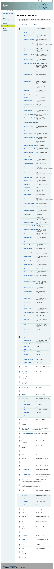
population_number (29, 349)
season (26, 354)
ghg (23, 454)
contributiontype (29, 94)
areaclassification (29, 59)
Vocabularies (6, 25)
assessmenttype (28, 74)
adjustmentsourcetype (30, 32)
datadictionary (25, 398)
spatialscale (28, 298)
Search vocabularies (23, 24)
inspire (23, 490)
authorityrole (28, 81)
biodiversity (25, 387)
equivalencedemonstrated (30, 122)
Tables (4, 18)
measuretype (28, 156)
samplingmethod (29, 268)
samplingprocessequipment (30, 279)
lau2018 (24, 516)
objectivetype (28, 194)
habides (24, 458)
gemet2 (23, 451)
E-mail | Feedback (7, 564)
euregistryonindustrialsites (29, 433)
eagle (26, 501)
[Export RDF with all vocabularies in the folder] (49, 30)
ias (22, 462)
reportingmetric (28, 248)
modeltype (27, 184)
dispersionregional (29, 104)
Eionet (8, 10)
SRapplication (28, 302)
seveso (23, 539)
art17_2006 (24, 371)
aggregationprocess (29, 48)
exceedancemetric (29, 126)
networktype (28, 190)
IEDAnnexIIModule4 (27, 479)
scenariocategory (29, 287)
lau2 (23, 512)
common (24, 394)
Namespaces (5, 30)
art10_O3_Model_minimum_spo (30, 63)
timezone (27, 324)
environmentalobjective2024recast (30, 117)
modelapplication (29, 163)
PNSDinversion (28, 217)
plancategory (28, 214)
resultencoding (28, 252)
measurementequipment (30, 145)
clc (26, 498)
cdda (23, 391)
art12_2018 (24, 366)
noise (23, 532)
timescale (27, 315)
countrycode (28, 340)
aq (22, 28)
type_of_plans (28, 362)
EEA (8, 1)
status (26, 415)
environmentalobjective (30, 114)
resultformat (28, 256)
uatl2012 (27, 504)
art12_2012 (24, 337)
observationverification (30, 206)
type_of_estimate (29, 359)
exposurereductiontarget (30, 133)
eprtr (23, 423)
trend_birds (27, 357)
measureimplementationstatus (30, 140)
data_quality (28, 343)
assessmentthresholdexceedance (30, 70)
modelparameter (28, 177)
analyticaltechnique (29, 50)
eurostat (24, 437)
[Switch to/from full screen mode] (44, 1)
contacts (27, 401)
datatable (27, 97)
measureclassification (30, 137)
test (22, 544)
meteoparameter (28, 159)
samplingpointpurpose (30, 275)
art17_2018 (24, 382)
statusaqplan (28, 308)
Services (4, 28)
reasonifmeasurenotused (30, 241)
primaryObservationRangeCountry (30, 229)
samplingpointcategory (30, 271)
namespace (27, 187)
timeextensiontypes (29, 312)
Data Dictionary (13, 10)
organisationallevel (29, 210)
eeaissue (27, 409)
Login (40, 0)
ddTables (27, 407)
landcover (24, 495)
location (27, 346)
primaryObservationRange (30, 225)
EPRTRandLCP (26, 428)
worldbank (24, 557)
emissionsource (28, 110)
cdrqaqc (27, 90)
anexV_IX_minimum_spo (30, 54)
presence (27, 351)
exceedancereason (29, 130)
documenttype (28, 107)
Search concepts (34, 24)
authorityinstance (29, 77)
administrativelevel (29, 39)
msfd (23, 526)
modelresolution (29, 180)
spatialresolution (29, 294)
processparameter (29, 233)
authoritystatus (28, 86)
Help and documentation (8, 13)
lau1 (23, 509)
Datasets (5, 15)
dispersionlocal (28, 100)
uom (23, 548)
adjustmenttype (28, 35)
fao (22, 440)
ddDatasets (27, 404)
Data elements (6, 20)
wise (23, 552)
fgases (23, 445)
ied (22, 465)
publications (25, 535)
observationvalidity (29, 203)
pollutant (27, 219)
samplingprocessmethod (30, 281)
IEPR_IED (24, 485)
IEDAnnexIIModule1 (27, 469)
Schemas (5, 23)
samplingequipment (29, 264)
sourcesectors (28, 291)
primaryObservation (29, 222)
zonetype (27, 332)
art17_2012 (24, 377)
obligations (27, 412)
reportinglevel (28, 244)
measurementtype (29, 152)
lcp (22, 521)
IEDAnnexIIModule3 (27, 474)
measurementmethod (30, 148)
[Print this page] (42, 1)
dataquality (24, 419)
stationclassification (29, 305)
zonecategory (28, 329)
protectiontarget (28, 237)
